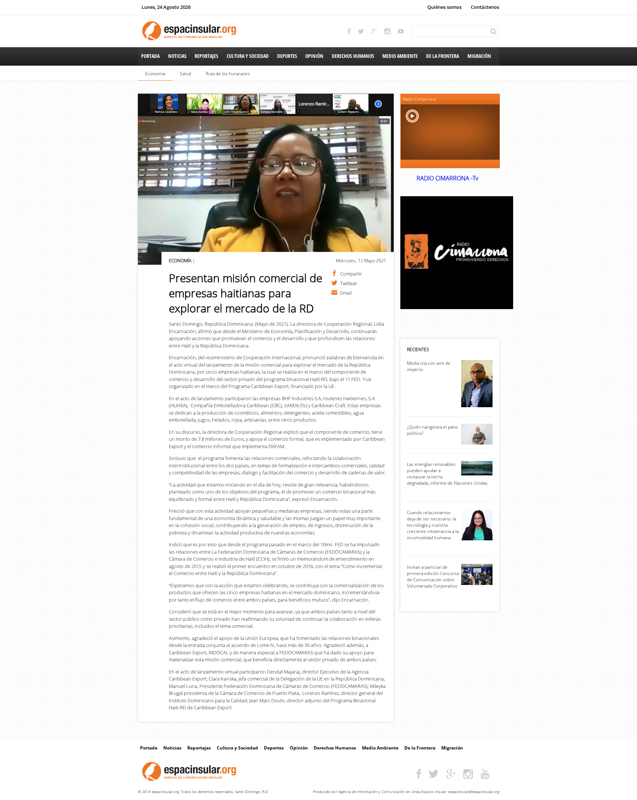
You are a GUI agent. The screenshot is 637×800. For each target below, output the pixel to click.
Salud (185, 73)
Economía (155, 73)
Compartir (351, 273)
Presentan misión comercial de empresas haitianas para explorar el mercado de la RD (245, 293)
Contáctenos (485, 7)
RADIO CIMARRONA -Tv (447, 178)
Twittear (348, 283)
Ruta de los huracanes (228, 73)
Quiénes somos (444, 7)
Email (346, 292)
